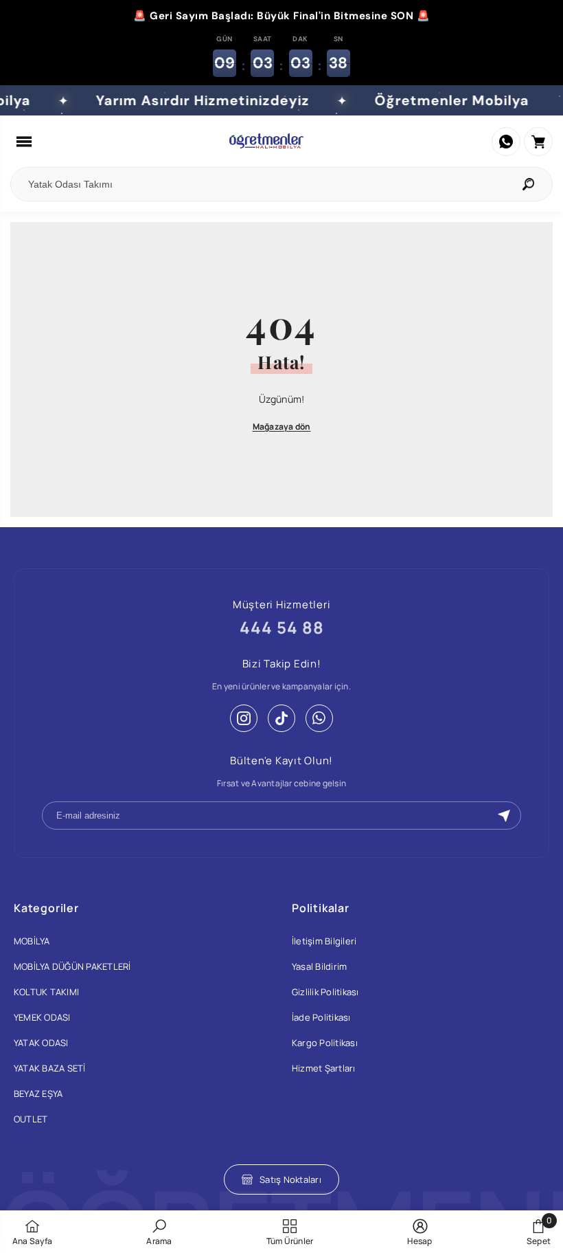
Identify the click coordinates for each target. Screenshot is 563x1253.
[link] (159, 1231)
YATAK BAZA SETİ (50, 1068)
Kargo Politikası (325, 1042)
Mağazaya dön (282, 426)
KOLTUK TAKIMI (46, 992)
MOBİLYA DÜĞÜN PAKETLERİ (72, 966)
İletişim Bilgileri (324, 941)
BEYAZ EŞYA (38, 1093)
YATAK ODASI (41, 1042)
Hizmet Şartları (324, 1068)
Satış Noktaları (290, 1179)
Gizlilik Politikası (325, 992)
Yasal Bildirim (319, 966)
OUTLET (30, 1119)
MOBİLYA (32, 941)
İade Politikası (321, 1017)
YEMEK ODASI (42, 1017)
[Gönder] (504, 816)
